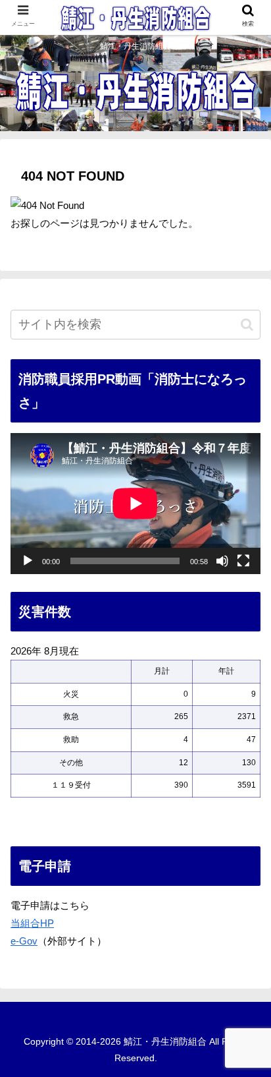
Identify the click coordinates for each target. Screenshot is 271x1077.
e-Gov (24, 940)
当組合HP (32, 923)
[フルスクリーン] (243, 561)
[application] (135, 503)
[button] (247, 324)
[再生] (27, 561)
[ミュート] (222, 561)
